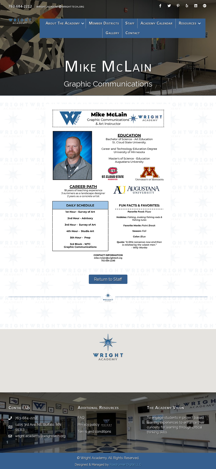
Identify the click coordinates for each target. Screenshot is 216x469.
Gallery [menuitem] (112, 33)
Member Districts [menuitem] (104, 23)
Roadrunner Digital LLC (125, 464)
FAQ (81, 418)
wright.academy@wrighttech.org (60, 6)
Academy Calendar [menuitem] (156, 23)
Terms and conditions (94, 432)
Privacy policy (88, 425)
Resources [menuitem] (187, 23)
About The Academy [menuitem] (63, 23)
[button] (83, 23)
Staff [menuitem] (129, 23)
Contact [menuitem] (132, 33)
